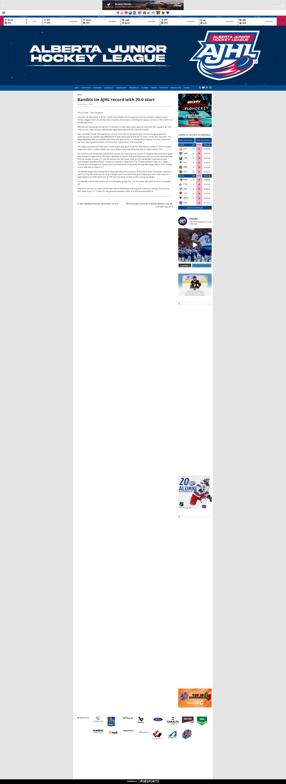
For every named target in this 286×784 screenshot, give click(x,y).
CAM (185, 153)
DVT (185, 162)
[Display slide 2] (273, 6)
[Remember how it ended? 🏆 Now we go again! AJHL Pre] (195, 245)
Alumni (145, 88)
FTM (185, 184)
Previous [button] (1, 21)
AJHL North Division (204, 140)
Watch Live (176, 88)
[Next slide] (282, 5)
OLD (185, 171)
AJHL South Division (187, 140)
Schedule (108, 88)
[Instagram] (206, 87)
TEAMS (186, 88)
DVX (185, 202)
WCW (185, 198)
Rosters (97, 88)
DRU (185, 167)
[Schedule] (283, 20)
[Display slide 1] (272, 6)
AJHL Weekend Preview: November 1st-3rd (99, 203)
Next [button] (278, 21)
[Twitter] (200, 87)
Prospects (134, 88)
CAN (185, 158)
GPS (185, 189)
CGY (185, 148)
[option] (23, 21)
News (79, 95)
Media (154, 88)
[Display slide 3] (275, 6)
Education (121, 88)
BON (185, 179)
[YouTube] (203, 87)
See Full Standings (195, 207)
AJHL (76, 88)
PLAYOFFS (164, 88)
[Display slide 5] (278, 6)
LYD (185, 193)
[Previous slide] (3, 5)
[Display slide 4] (277, 6)
